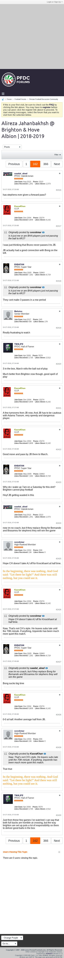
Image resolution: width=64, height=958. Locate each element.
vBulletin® (49, 953)
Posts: (36, 182)
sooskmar (19, 542)
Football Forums (20, 99)
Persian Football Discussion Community (43, 99)
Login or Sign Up (54, 2)
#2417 (58, 226)
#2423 (58, 482)
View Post (43, 232)
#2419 (58, 328)
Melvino (18, 311)
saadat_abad (20, 173)
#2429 (58, 747)
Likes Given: (40, 184)
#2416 (58, 190)
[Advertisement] (32, 36)
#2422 (58, 449)
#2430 (58, 815)
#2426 (58, 610)
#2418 (58, 281)
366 (45, 164)
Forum (9, 99)
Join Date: (18, 182)
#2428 (58, 715)
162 (35, 164)
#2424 (58, 523)
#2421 (58, 408)
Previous (14, 164)
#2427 (58, 662)
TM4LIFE (18, 344)
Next (57, 164)
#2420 (58, 364)
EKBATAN (19, 264)
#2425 (58, 559)
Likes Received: (21, 184)
